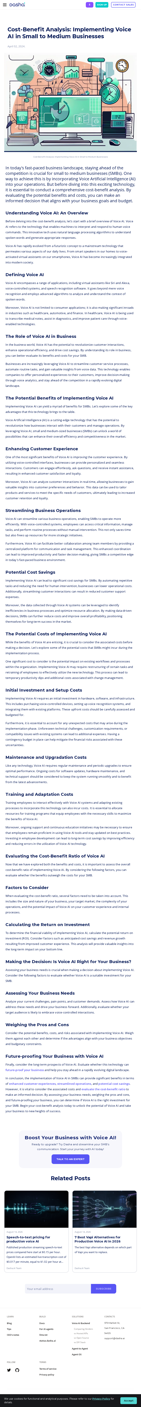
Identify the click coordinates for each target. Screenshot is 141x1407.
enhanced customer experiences (32, 1084)
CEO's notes (13, 1334)
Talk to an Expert (70, 1159)
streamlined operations (74, 1084)
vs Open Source (81, 1337)
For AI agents (46, 1329)
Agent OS (77, 1354)
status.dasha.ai (47, 1340)
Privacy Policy (101, 1398)
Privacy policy (46, 1374)
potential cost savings (113, 1084)
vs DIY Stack (79, 1342)
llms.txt (43, 1334)
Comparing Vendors (83, 1328)
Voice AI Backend (81, 1323)
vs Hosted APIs (81, 1333)
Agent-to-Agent (80, 1348)
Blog (9, 1323)
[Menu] (5, 5)
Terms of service (47, 1368)
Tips (9, 1329)
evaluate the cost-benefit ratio (103, 1089)
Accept (128, 1400)
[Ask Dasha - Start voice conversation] (89, 5)
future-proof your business (25, 1070)
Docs (42, 1323)
